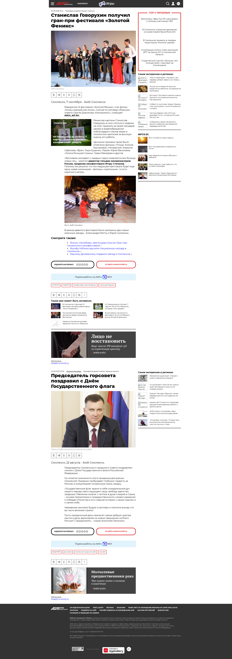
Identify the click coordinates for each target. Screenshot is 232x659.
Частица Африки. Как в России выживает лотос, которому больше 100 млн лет (164, 115)
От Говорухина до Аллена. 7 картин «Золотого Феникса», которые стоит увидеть (117, 306)
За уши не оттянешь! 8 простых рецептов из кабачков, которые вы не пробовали (165, 88)
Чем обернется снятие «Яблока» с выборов (163, 156)
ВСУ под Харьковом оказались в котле (162, 148)
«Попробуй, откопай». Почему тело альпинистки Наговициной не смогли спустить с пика (164, 422)
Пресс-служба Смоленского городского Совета (71, 449)
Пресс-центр (98, 607)
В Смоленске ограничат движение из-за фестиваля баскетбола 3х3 (159, 31)
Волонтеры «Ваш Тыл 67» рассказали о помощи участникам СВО (159, 20)
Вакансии (121, 607)
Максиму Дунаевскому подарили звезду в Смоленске (100, 254)
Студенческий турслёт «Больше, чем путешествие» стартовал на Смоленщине (159, 63)
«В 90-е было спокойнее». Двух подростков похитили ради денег (164, 412)
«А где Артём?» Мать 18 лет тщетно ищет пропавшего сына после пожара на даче (164, 387)
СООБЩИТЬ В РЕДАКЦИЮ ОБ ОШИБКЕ (84, 613)
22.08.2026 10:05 (57, 371)
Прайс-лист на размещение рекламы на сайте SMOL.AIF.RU (152, 607)
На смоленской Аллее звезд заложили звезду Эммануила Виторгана (75, 315)
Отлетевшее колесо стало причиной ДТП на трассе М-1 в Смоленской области (159, 52)
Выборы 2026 (163, 610)
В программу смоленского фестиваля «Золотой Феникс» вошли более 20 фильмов (117, 315)
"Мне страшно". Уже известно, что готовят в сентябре (163, 165)
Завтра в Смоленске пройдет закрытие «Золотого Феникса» (75, 322)
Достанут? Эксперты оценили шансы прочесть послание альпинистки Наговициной (165, 97)
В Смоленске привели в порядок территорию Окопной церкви (159, 41)
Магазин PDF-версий (146, 610)
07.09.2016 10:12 (57, 11)
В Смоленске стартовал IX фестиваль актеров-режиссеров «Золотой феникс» (76, 306)
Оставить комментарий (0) (116, 264)
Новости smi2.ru (60, 363)
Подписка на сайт (88, 610)
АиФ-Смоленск (57, 88)
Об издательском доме (80, 607)
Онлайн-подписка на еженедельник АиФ (116, 610)
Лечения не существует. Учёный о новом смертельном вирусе (164, 377)
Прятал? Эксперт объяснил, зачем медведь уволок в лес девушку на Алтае (164, 396)
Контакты (74, 610)
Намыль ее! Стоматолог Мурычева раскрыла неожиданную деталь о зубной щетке (164, 404)
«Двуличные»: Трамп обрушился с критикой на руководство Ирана (163, 174)
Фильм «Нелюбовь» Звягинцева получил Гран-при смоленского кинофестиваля (97, 244)
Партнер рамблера (93, 649)
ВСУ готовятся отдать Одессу (161, 138)
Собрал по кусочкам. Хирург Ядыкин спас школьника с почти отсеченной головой (165, 106)
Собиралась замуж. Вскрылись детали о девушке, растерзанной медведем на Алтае (163, 124)
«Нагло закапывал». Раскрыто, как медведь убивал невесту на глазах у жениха (165, 80)
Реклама (110, 607)
